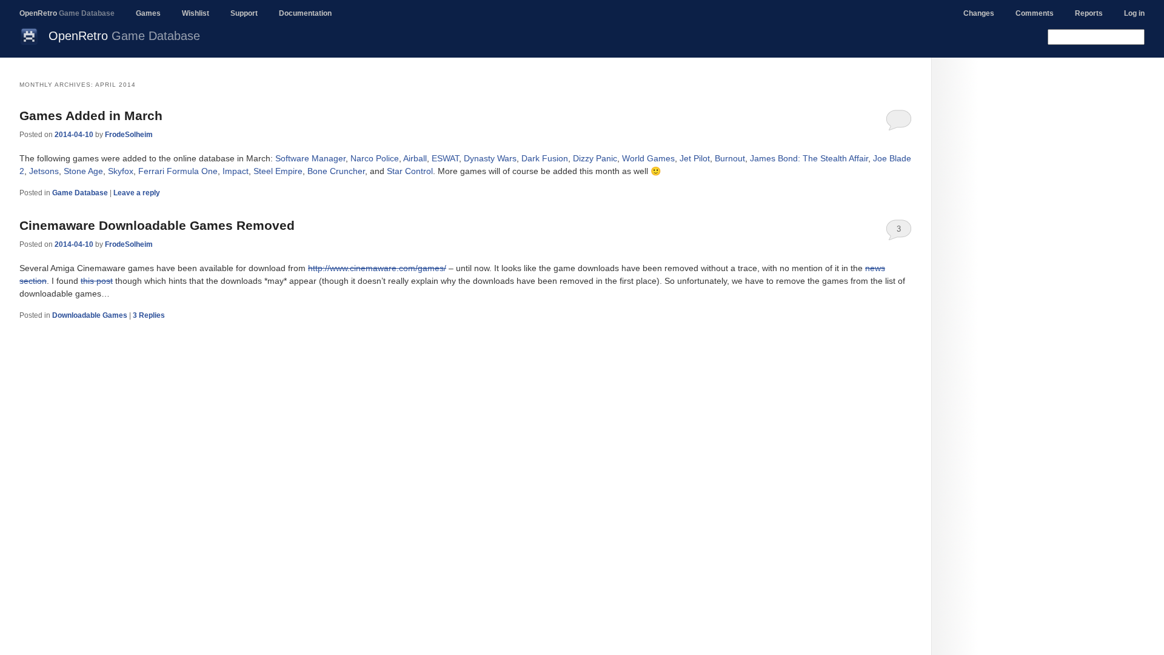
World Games (648, 158)
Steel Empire (278, 171)
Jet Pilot (695, 158)
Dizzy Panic (595, 158)
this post (97, 281)
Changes (978, 13)
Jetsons (44, 171)
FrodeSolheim (129, 134)
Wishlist (195, 13)
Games (148, 13)
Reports (1089, 13)
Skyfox (120, 171)
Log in (1134, 13)
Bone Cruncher (336, 171)
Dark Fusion (544, 158)
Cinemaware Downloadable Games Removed (157, 225)
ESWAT (445, 158)
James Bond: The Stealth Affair (809, 158)
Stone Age (83, 171)
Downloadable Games (89, 315)
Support (244, 13)
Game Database (80, 193)
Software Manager (310, 158)
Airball (415, 158)
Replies (149, 315)
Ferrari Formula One (178, 171)
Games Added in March (90, 116)
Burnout (730, 158)
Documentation (305, 13)
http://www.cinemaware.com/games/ (377, 268)
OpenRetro (67, 13)
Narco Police (374, 158)
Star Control (410, 171)
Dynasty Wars (490, 158)
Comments (1034, 13)
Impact (235, 171)
